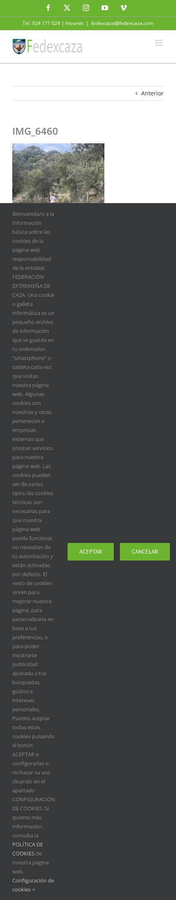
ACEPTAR (90, 551)
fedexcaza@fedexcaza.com (122, 23)
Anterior (152, 93)
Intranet (74, 23)
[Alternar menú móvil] (159, 42)
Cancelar (145, 551)
